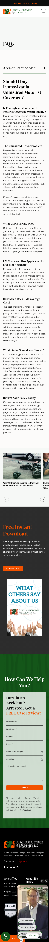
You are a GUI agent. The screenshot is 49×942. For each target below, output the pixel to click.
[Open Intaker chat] (21, 940)
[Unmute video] (32, 907)
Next (42, 499)
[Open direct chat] (42, 881)
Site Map (16, 855)
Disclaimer (38, 855)
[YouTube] (14, 867)
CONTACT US (12, 938)
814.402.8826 (24, 3)
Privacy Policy (27, 855)
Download (13, 568)
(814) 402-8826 (10, 892)
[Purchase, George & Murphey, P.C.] (17, 11)
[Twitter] (7, 867)
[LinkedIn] (11, 867)
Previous (6, 499)
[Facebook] (4, 867)
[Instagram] (17, 867)
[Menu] (43, 11)
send (24, 787)
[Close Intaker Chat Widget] (46, 881)
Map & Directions (11, 895)
